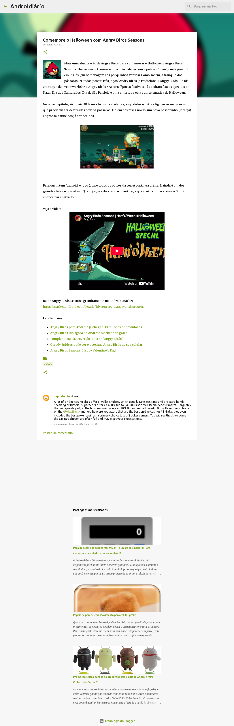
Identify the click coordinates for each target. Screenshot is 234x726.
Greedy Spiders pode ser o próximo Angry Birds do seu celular (96, 344)
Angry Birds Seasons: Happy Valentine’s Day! (83, 350)
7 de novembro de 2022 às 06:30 (75, 424)
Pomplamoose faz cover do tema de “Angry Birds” (86, 339)
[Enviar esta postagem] (45, 360)
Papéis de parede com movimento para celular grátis (104, 615)
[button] (45, 52)
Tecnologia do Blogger (119, 721)
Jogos (48, 364)
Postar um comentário (58, 433)
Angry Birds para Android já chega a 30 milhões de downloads (96, 327)
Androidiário (27, 6)
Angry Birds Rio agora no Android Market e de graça (88, 333)
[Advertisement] (117, 471)
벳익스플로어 (72, 411)
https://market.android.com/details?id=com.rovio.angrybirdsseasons (93, 306)
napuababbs (62, 396)
